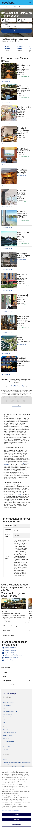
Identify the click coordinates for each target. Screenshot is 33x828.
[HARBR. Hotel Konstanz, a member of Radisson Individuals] (16, 324)
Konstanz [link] (8, 7)
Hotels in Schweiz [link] (7, 729)
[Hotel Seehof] (16, 366)
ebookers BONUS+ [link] (7, 717)
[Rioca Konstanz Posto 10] (16, 73)
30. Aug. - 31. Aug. (20, 47)
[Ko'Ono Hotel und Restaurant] (16, 94)
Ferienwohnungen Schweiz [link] (9, 732)
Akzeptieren (16, 814)
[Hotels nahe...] (16, 630)
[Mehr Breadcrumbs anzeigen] (2, 6)
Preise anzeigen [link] (21, 175)
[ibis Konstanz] (16, 283)
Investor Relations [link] (7, 714)
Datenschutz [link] (6, 757)
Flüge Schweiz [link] (6, 738)
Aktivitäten (19, 494)
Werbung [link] (5, 722)
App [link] (4, 719)
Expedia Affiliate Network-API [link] (10, 711)
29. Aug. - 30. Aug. (7, 47)
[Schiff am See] (16, 241)
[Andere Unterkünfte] (16, 635)
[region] (16, 797)
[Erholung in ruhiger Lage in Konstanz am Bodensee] (16, 262)
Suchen (16, 31)
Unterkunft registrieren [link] (8, 702)
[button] (16, 81)
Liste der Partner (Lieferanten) (10, 810)
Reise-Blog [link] (5, 749)
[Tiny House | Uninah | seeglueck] (16, 304)
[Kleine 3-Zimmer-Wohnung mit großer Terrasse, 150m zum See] (16, 345)
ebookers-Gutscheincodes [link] (9, 746)
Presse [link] (4, 708)
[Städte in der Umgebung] (16, 626)
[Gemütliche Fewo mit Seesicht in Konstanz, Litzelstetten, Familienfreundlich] (16, 178)
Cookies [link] (5, 759)
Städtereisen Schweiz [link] (8, 741)
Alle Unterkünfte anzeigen (16, 386)
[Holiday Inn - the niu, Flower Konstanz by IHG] (16, 115)
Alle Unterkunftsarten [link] (8, 744)
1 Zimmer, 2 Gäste (11, 26)
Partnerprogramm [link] (7, 705)
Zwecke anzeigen (16, 824)
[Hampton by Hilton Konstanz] (16, 136)
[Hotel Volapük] (16, 157)
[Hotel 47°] (16, 220)
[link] (16, 648)
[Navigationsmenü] (30, 2)
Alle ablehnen (16, 819)
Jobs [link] (4, 700)
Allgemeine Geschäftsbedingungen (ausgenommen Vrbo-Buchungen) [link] (17, 763)
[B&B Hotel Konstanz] (16, 199)
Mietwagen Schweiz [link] (8, 735)
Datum (7, 21)
